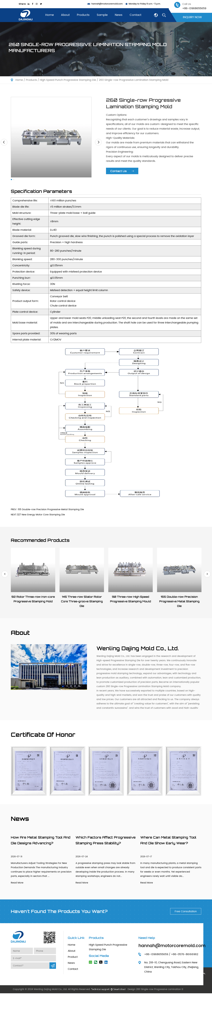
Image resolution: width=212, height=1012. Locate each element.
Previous (4, 574)
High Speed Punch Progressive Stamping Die (68, 80)
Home (49, 15)
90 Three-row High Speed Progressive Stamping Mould (130, 599)
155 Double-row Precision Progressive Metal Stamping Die (179, 601)
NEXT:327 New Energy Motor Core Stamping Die (38, 515)
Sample (102, 15)
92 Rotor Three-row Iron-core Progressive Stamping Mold (33, 599)
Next (207, 574)
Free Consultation (186, 911)
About (65, 15)
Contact (135, 15)
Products (83, 15)
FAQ (64, 20)
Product (73, 957)
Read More (17, 883)
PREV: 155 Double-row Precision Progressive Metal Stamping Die (47, 509)
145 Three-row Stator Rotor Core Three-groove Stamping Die (82, 601)
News (118, 15)
